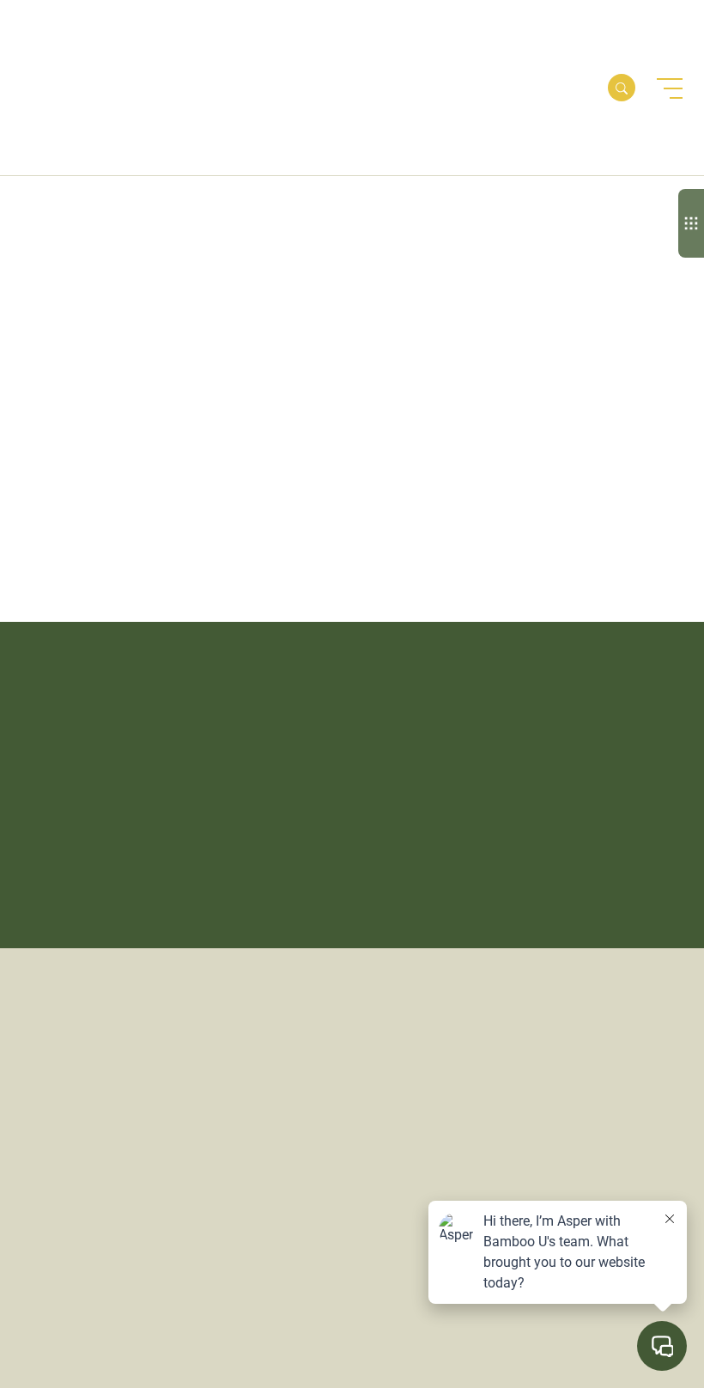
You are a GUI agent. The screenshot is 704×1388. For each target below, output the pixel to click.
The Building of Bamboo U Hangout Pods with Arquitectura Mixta (108, 419)
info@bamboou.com (548, 992)
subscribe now (106, 885)
